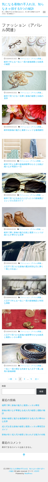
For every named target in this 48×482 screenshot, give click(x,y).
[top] (24, 455)
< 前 (10, 379)
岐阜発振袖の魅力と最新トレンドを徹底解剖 (23, 130)
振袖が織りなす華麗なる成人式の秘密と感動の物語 (23, 411)
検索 (4, 386)
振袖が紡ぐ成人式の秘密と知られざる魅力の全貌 (23, 434)
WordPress (28, 473)
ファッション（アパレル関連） (31, 59)
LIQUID (36, 471)
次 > (37, 379)
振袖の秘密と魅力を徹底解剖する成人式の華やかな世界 (23, 419)
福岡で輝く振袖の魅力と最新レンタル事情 (20, 405)
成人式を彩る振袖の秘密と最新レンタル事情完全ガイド (23, 427)
